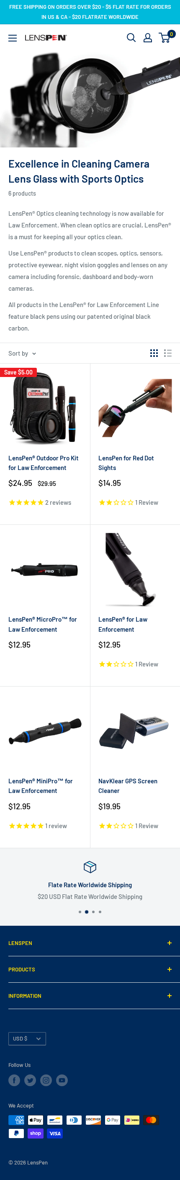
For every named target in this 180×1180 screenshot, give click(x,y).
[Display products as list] (168, 353)
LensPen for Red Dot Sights (126, 462)
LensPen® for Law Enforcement (122, 624)
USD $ (20, 1038)
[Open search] (131, 37)
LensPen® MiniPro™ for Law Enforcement (40, 785)
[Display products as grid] (154, 353)
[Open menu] (12, 38)
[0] (164, 38)
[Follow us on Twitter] (30, 1080)
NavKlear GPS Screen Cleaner (127, 785)
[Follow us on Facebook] (14, 1080)
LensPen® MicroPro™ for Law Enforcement (42, 624)
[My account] (148, 37)
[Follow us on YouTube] (62, 1080)
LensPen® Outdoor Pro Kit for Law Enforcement (43, 462)
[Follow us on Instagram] (46, 1080)
